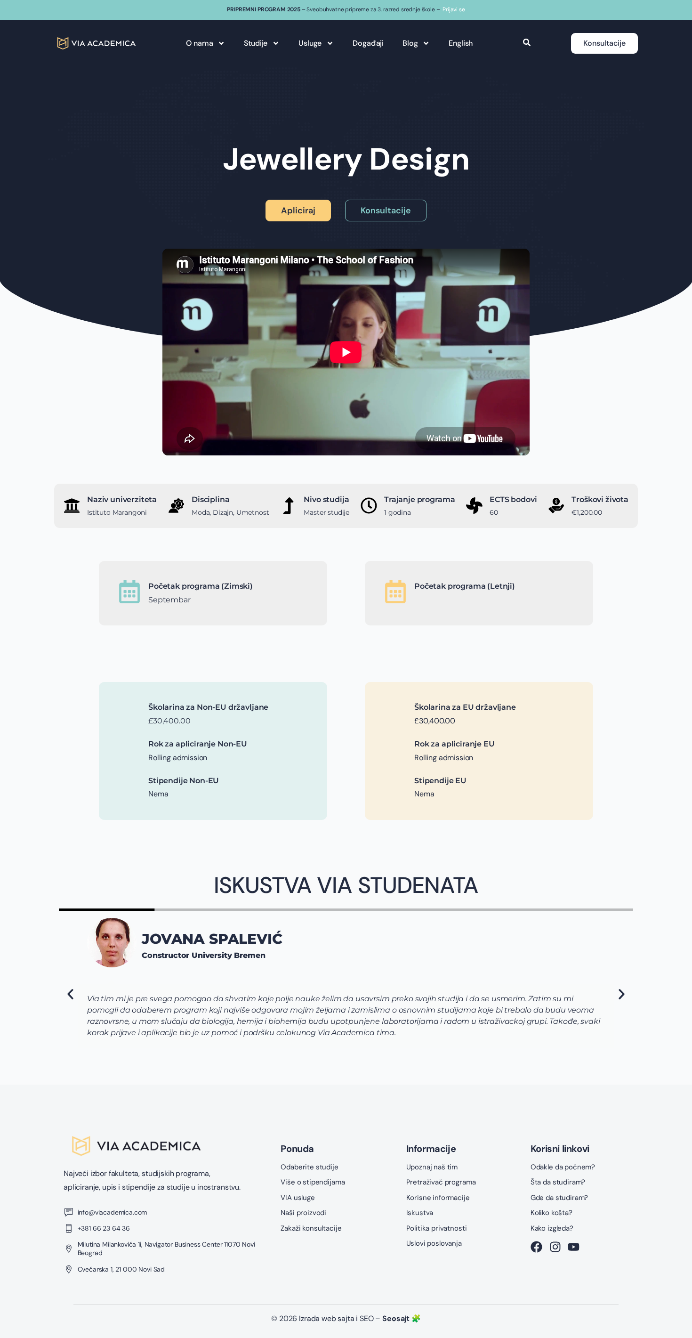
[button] (70, 994)
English (461, 43)
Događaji (368, 43)
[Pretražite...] (526, 43)
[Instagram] (555, 1247)
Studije (255, 43)
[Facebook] (536, 1247)
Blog (410, 43)
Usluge (310, 43)
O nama (199, 43)
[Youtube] (573, 1247)
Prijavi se (454, 9)
